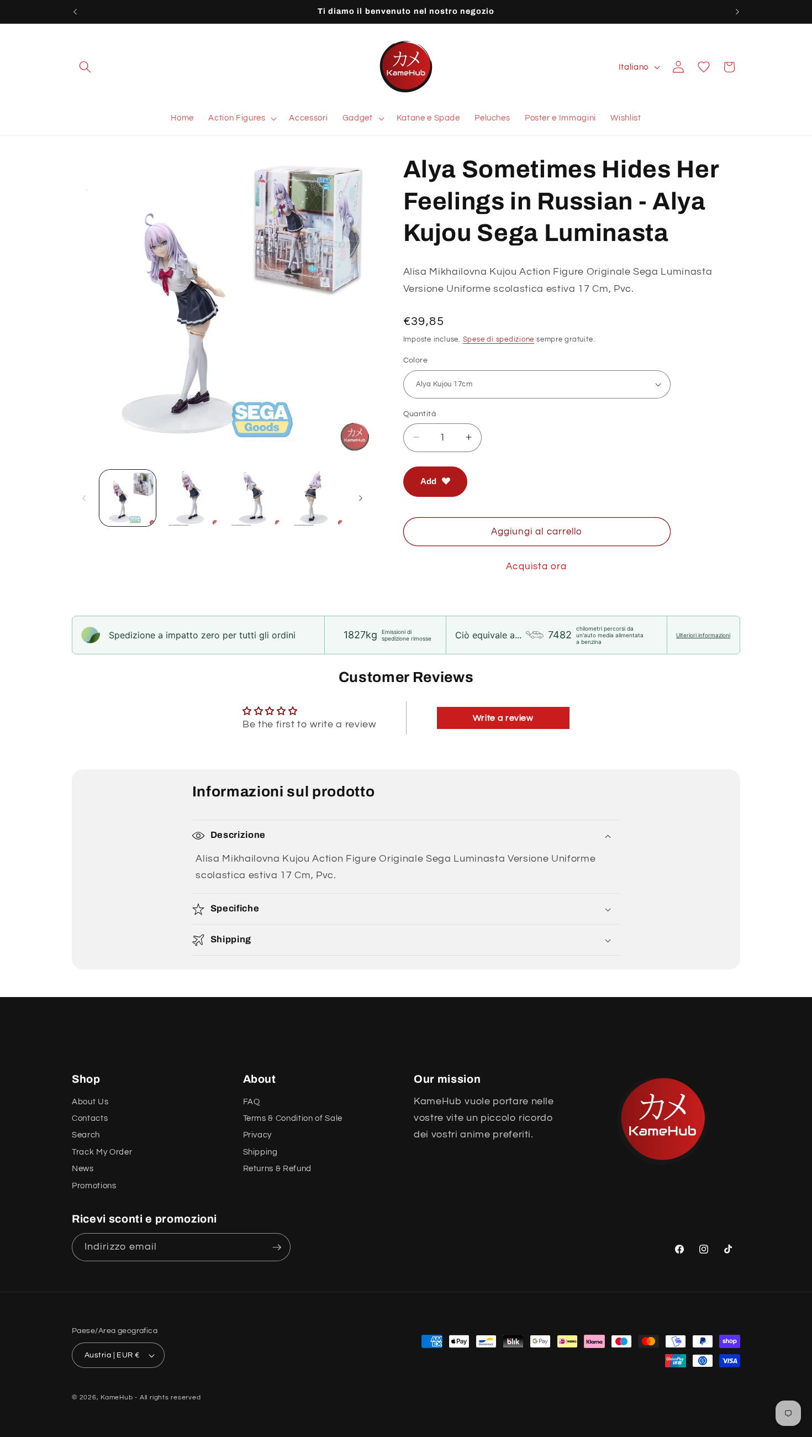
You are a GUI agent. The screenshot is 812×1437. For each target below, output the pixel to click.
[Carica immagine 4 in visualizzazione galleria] (315, 498)
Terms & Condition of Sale (293, 1118)
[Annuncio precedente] (75, 11)
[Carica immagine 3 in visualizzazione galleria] (253, 498)
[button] (85, 67)
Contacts (90, 1118)
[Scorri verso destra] (361, 498)
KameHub (117, 1397)
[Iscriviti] (276, 1247)
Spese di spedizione (499, 339)
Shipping (260, 1151)
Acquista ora (536, 566)
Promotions (94, 1185)
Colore (415, 360)
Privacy (257, 1135)
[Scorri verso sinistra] (84, 498)
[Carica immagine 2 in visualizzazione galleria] (190, 498)
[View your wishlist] (703, 67)
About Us (90, 1101)
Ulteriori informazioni (703, 635)
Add (428, 481)
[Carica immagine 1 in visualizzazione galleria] (127, 498)
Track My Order (102, 1151)
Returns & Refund (277, 1168)
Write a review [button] (503, 718)
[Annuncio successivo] (737, 11)
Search (86, 1135)
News (83, 1168)
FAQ (251, 1101)
